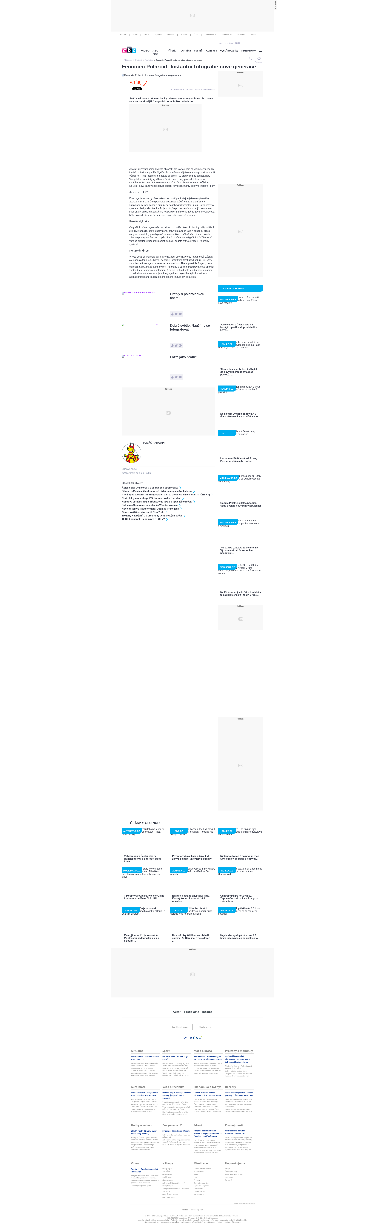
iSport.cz (158, 35)
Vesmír (198, 50)
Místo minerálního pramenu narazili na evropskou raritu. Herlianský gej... (145, 1144)
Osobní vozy (167, 1174)
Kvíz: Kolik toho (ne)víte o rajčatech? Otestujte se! (238, 1105)
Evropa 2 (228, 1180)
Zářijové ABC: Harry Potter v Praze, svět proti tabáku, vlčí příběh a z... (238, 1144)
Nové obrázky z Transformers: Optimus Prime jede (150, 508)
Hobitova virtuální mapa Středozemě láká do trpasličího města (157, 501)
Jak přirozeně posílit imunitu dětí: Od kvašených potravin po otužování (238, 1075)
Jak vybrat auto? (168, 1197)
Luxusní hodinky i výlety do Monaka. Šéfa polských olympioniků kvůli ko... (175, 1064)
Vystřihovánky (229, 50)
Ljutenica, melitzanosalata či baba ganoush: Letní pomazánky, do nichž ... (239, 1110)
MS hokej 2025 (168, 1057)
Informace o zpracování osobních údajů (225, 1220)
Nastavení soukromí (152, 1222)
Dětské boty (198, 1189)
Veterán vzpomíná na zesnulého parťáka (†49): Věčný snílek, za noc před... (175, 1074)
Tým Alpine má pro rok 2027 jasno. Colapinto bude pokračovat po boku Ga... (144, 1101)
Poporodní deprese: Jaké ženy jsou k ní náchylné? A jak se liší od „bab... (207, 1151)
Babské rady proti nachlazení (206, 1134)
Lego (195, 1177)
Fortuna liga (136, 1172)
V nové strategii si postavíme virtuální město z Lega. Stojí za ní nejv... (176, 1108)
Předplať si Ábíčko (226, 44)
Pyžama (197, 1180)
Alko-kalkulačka (138, 1093)
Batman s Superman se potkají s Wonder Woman (150, 505)
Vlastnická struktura (168, 1222)
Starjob (227, 1169)
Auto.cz (146, 35)
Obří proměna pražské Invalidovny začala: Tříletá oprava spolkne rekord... (208, 1069)
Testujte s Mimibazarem (202, 1169)
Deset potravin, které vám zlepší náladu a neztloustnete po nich (205, 1146)
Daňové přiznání (201, 1093)
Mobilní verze (204, 1027)
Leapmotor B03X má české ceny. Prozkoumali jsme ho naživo (143, 1110)
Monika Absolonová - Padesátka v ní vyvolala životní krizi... (238, 1067)
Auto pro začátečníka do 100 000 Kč (175, 1189)
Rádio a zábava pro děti (233, 1174)
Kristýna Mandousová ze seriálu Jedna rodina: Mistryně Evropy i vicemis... (145, 1177)
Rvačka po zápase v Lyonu (141, 1186)
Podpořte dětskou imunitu (205, 1131)
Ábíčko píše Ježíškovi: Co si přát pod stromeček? (150, 487)
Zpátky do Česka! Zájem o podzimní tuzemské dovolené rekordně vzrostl (144, 1139)
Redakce (194, 1210)
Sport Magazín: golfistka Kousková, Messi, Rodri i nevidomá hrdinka (175, 1069)
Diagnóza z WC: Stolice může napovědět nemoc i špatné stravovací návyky (207, 1141)
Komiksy (211, 50)
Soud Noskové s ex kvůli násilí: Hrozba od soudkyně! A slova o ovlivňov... (208, 1064)
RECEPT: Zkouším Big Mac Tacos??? (176, 1145)
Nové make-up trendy (212, 1059)
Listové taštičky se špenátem (235, 1071)
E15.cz (135, 35)
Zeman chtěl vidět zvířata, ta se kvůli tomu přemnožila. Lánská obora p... (144, 1064)
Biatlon (180, 1057)
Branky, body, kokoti (150, 1169)
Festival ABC (240, 1134)
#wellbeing (178, 1131)
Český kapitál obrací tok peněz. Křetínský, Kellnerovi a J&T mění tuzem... (206, 1106)
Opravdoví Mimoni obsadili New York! (143, 512)
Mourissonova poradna (235, 1131)
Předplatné (191, 1011)
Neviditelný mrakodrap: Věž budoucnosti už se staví (151, 498)
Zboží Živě (166, 1171)
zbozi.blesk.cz (167, 1180)
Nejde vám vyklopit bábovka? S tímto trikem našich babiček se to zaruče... (238, 1100)
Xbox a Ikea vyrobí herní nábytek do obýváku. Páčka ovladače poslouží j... (239, 1139)
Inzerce (207, 1011)
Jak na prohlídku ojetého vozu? (173, 1183)
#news (187, 1131)
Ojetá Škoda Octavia (170, 1194)
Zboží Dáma (166, 1177)
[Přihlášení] (259, 58)
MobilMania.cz (211, 35)
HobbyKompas (167, 1186)
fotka (148, 473)
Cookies (244, 1220)
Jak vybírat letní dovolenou (236, 1062)
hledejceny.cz (167, 1169)
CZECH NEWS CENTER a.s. (174, 1216)
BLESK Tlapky (137, 1131)
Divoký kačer (151, 1131)
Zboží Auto (166, 1191)
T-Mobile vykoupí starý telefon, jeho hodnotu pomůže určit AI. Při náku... (175, 1103)
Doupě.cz (171, 35)
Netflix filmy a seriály (140, 1134)
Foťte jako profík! (183, 357)
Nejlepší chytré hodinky (172, 1093)
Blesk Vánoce (137, 1057)
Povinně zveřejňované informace (228, 1222)
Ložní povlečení (199, 1191)
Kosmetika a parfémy (201, 1183)
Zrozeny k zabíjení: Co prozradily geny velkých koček (152, 515)
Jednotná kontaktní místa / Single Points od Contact (196, 1222)
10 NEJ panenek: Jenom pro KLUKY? (143, 519)
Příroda (171, 50)
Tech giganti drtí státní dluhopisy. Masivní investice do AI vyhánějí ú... (207, 1100)
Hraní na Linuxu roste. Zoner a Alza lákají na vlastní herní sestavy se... (175, 1113)
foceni (125, 473)
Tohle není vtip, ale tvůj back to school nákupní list (176, 1136)
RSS (202, 1210)
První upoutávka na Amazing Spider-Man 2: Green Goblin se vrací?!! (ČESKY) (166, 494)
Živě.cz (196, 35)
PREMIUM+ (248, 50)
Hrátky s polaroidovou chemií (187, 296)
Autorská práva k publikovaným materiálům (153, 1220)
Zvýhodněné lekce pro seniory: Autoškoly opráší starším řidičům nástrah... (143, 1069)
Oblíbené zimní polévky (235, 1093)
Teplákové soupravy (201, 1186)
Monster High (198, 1171)
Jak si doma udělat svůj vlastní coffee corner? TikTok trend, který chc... (176, 1141)
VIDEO (145, 50)
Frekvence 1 (229, 1177)
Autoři (177, 1011)
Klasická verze (182, 1027)
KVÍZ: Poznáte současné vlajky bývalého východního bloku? (142, 1149)
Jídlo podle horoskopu (243, 1095)
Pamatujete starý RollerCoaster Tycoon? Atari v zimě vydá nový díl (238, 1149)
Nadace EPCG (215, 1095)
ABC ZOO (155, 52)
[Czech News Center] (197, 1037)
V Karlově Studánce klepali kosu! (206, 1073)
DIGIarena (241, 35)
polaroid (140, 473)
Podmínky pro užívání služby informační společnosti (190, 1220)
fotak (132, 473)
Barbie (196, 1174)
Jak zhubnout (200, 1057)
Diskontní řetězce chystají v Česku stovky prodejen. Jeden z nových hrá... (208, 1110)
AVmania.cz (227, 35)
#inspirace (167, 1131)
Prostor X (135, 1169)
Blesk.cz (123, 35)
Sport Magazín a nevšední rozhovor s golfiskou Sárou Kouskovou (145, 1182)
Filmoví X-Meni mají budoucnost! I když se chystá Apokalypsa (157, 491)
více (252, 35)
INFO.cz (140, 1059)
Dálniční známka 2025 (146, 1095)
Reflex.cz (184, 35)
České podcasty (231, 1171)
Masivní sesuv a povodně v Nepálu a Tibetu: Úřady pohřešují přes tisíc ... (144, 1074)
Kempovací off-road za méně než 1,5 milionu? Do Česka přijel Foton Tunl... (144, 1105)
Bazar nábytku (199, 1194)
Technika (185, 50)
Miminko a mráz (244, 1059)
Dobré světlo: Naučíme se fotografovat (190, 327)
